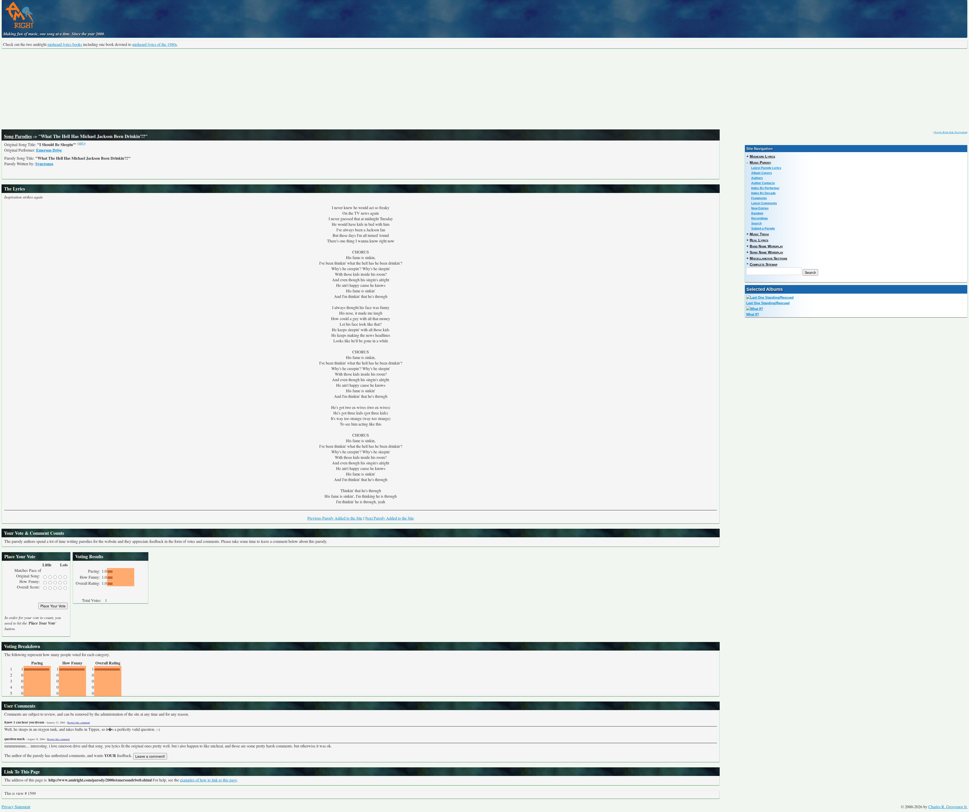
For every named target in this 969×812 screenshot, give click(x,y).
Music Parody (760, 162)
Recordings (759, 218)
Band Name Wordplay (766, 246)
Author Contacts (763, 183)
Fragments (759, 198)
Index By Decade (763, 193)
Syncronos (44, 163)
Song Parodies (18, 136)
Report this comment (78, 722)
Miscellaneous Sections (768, 258)
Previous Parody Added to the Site (334, 518)
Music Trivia (759, 234)
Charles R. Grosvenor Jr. (947, 806)
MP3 (81, 143)
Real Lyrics (759, 240)
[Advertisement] (484, 89)
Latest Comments (764, 203)
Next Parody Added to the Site (389, 518)
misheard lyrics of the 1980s (154, 44)
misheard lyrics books (64, 44)
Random (757, 213)
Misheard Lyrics (762, 156)
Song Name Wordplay (766, 252)
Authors (757, 178)
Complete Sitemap (763, 264)
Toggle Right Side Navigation (950, 132)
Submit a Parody (763, 228)
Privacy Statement (16, 806)
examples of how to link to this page (208, 779)
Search (756, 223)
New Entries (760, 208)
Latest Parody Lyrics (766, 168)
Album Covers (761, 173)
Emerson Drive (49, 150)
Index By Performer (765, 188)
